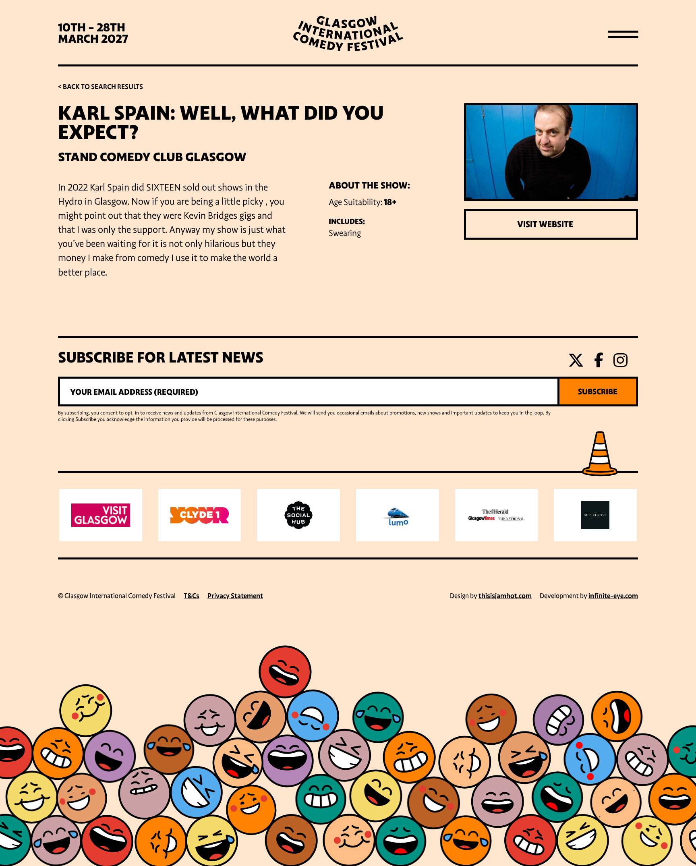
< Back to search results (100, 87)
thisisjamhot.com (505, 596)
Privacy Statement (235, 596)
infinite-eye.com (613, 596)
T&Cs (191, 596)
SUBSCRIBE (597, 391)
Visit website (545, 224)
